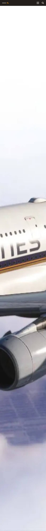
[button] (42, 3)
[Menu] (38, 3)
